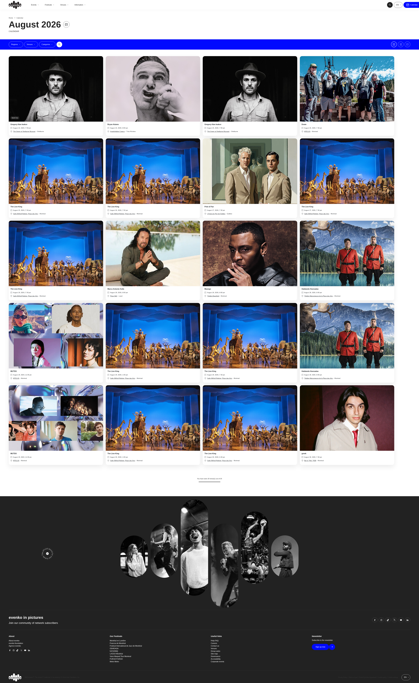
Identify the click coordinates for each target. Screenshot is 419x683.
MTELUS (307, 131)
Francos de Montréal (118, 643)
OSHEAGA (114, 648)
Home (11, 18)
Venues (214, 648)
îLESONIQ (114, 651)
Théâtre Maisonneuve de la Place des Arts (318, 296)
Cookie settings (393, 677)
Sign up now (320, 647)
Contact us (215, 646)
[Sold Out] (56, 89)
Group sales (215, 651)
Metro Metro (114, 662)
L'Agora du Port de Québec (216, 214)
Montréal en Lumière (118, 641)
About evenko (14, 641)
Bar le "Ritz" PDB (310, 460)
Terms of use (353, 677)
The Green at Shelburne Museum (24, 131)
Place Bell (113, 296)
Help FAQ (214, 641)
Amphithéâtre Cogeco (117, 131)
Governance (215, 656)
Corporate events (217, 662)
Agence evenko (15, 646)
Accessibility (216, 659)
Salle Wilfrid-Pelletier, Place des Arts (25, 214)
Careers (214, 643)
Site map (214, 654)
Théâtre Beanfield (213, 296)
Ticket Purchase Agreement (367, 677)
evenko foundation (16, 643)
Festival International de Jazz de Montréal (126, 646)
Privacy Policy (342, 677)
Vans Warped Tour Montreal (120, 656)
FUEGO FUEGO (116, 659)
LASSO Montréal (116, 654)
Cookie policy (382, 677)
